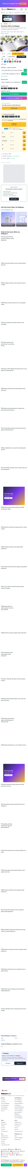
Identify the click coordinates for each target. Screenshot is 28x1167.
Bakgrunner (20, 1154)
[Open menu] (25, 9)
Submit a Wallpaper (19, 1137)
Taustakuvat (5, 1156)
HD (1, 88)
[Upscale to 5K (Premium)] (24, 144)
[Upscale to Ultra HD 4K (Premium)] (24, 140)
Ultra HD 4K (10, 88)
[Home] (1, 23)
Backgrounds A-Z (18, 1124)
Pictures (3, 1125)
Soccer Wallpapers (18, 1117)
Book (2, 31)
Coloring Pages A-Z (19, 1131)
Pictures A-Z (17, 1125)
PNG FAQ (3, 1143)
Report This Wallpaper (6, 162)
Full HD (5, 88)
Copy (25, 70)
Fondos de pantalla (7, 1153)
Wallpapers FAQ (4, 1135)
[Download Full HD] (24, 136)
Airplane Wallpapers (19, 1103)
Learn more (7, 1063)
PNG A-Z (16, 1129)
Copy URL (24, 82)
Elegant (2, 33)
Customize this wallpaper (15, 98)
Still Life (21, 31)
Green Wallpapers (18, 1099)
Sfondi (23, 1151)
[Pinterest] (10, 62)
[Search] (21, 9)
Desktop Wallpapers (19, 1108)
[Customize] (25, 1165)
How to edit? (12, 158)
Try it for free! (14, 108)
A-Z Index (3, 1099)
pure (2, 1046)
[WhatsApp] (13, 62)
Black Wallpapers (18, 1115)
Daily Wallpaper (4, 1108)
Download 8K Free (18, 1164)
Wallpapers (6, 23)
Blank (15, 31)
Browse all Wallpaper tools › (7, 209)
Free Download (15, 94)
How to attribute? (4, 76)
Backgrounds (4, 1124)
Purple (8, 31)
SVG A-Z (16, 1127)
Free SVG (3, 1127)
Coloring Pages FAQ (5, 1144)
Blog (16, 1135)
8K (16, 88)
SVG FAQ (3, 1141)
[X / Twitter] (8, 62)
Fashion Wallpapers (19, 1110)
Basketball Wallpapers (19, 1107)
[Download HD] (24, 132)
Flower (16, 1038)
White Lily (3, 1040)
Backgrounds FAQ (5, 1137)
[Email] (18, 62)
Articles (2, 1110)
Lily (10, 23)
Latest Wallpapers (5, 1105)
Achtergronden (16, 1153)
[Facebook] (5, 62)
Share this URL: (4, 79)
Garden (18, 31)
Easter (2, 1038)
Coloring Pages (4, 1131)
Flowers (11, 31)
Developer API (18, 1139)
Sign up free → (20, 1063)
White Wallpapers (18, 1101)
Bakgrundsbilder (6, 1151)
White (5, 31)
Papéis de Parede (15, 1151)
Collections (3, 1101)
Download (14, 124)
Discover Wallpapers (5, 1103)
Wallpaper (19, 1149)
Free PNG (3, 1129)
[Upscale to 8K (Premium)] (24, 148)
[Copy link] (20, 62)
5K (14, 88)
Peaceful (6, 33)
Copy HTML (24, 73)
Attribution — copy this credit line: (8, 67)
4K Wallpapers (18, 1105)
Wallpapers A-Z (18, 1122)
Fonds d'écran (5, 1154)
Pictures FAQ (3, 1139)
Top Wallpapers (4, 1107)
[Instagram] (15, 62)
